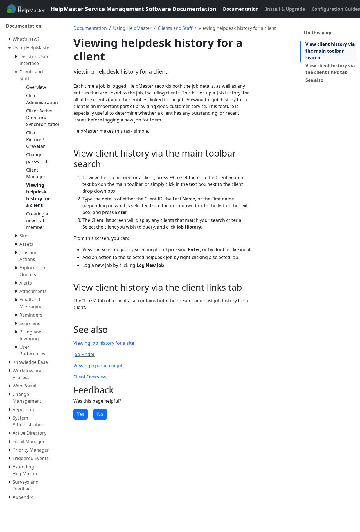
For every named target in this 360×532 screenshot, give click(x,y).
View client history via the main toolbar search (330, 51)
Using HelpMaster (132, 28)
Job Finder (84, 354)
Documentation (90, 28)
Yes (80, 414)
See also (314, 80)
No (100, 414)
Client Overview (90, 377)
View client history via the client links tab (330, 68)
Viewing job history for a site (103, 343)
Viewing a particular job (98, 365)
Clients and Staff (175, 28)
